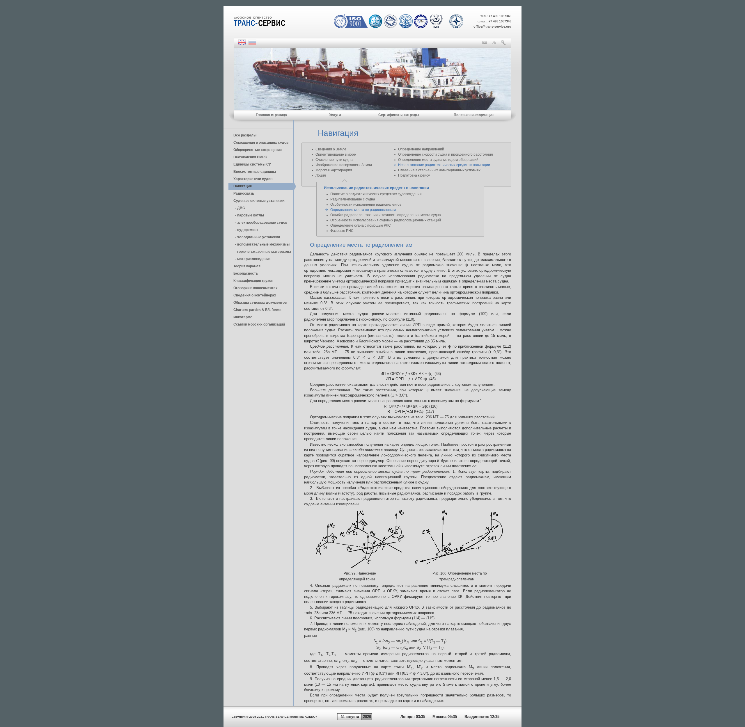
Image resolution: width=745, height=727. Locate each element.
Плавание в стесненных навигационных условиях (439, 170)
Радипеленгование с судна (352, 199)
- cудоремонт (245, 230)
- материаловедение (252, 259)
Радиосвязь (243, 193)
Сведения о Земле (330, 149)
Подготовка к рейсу (414, 175)
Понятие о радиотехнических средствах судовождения (376, 194)
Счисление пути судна (334, 160)
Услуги (335, 115)
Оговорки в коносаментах (255, 288)
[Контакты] (485, 43)
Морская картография (333, 170)
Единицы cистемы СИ (252, 164)
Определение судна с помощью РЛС (360, 225)
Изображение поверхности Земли (343, 165)
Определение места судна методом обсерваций (438, 160)
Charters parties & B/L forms (257, 310)
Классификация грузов (253, 281)
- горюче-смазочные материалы (262, 252)
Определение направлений (421, 149)
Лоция (320, 175)
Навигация (242, 186)
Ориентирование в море (335, 154)
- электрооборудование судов (260, 223)
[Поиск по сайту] (503, 44)
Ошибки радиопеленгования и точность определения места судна (385, 215)
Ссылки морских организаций (259, 324)
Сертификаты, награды (398, 115)
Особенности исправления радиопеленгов (365, 204)
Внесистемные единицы (254, 172)
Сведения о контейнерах (254, 295)
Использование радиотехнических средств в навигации (444, 165)
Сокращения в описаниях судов (260, 143)
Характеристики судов (252, 179)
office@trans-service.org (492, 26)
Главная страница (271, 115)
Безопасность (245, 273)
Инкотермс (242, 317)
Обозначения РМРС (250, 157)
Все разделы (244, 135)
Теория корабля (246, 266)
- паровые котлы (248, 215)
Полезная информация (474, 115)
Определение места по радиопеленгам (363, 210)
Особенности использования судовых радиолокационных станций (385, 220)
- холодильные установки (256, 237)
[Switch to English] (242, 44)
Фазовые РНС (342, 231)
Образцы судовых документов (260, 303)
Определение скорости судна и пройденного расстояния (445, 154)
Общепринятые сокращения (257, 150)
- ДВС (239, 208)
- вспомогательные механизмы (261, 244)
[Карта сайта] (494, 43)
